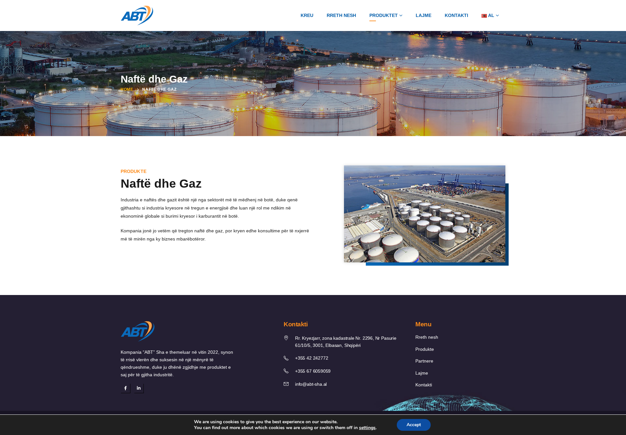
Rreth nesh (341, 15)
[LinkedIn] (138, 388)
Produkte (424, 349)
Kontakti (456, 15)
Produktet (383, 15)
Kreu (307, 15)
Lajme (423, 15)
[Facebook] (125, 388)
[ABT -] (137, 15)
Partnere (424, 361)
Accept (414, 425)
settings (367, 428)
